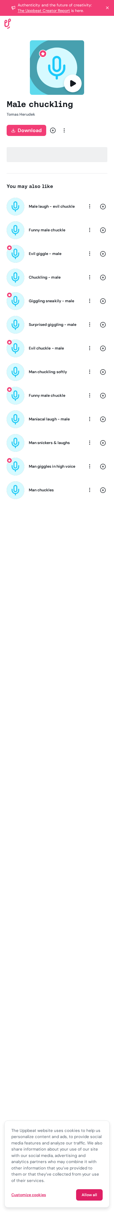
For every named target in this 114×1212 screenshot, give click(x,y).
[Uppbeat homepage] (7, 23)
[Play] (73, 83)
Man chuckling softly (48, 371)
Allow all (89, 1194)
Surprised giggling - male (52, 324)
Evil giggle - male (45, 253)
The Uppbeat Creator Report (44, 10)
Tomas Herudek (21, 114)
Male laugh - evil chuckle (52, 206)
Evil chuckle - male (46, 348)
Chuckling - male (45, 277)
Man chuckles (41, 489)
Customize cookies (28, 1194)
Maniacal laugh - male (49, 419)
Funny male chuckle (47, 229)
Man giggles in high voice (52, 466)
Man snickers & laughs (49, 442)
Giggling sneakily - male (51, 300)
